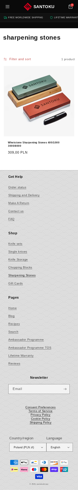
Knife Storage (18, 259)
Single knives (17, 251)
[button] (70, 6)
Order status (17, 187)
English (55, 447)
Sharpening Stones (22, 275)
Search (13, 331)
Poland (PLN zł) (24, 447)
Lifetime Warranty (20, 355)
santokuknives (42, 484)
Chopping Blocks (20, 267)
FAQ (11, 219)
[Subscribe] (64, 389)
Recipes (14, 323)
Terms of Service (40, 411)
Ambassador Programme (26, 339)
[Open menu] (7, 6)
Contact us (16, 211)
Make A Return (18, 203)
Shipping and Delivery (24, 195)
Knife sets (15, 243)
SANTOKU (43, 6)
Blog (11, 316)
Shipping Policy (41, 422)
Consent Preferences (40, 407)
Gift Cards (15, 283)
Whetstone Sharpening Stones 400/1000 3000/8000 (34, 144)
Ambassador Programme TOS (29, 347)
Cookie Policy (40, 418)
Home (12, 308)
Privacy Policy (40, 414)
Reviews (14, 363)
